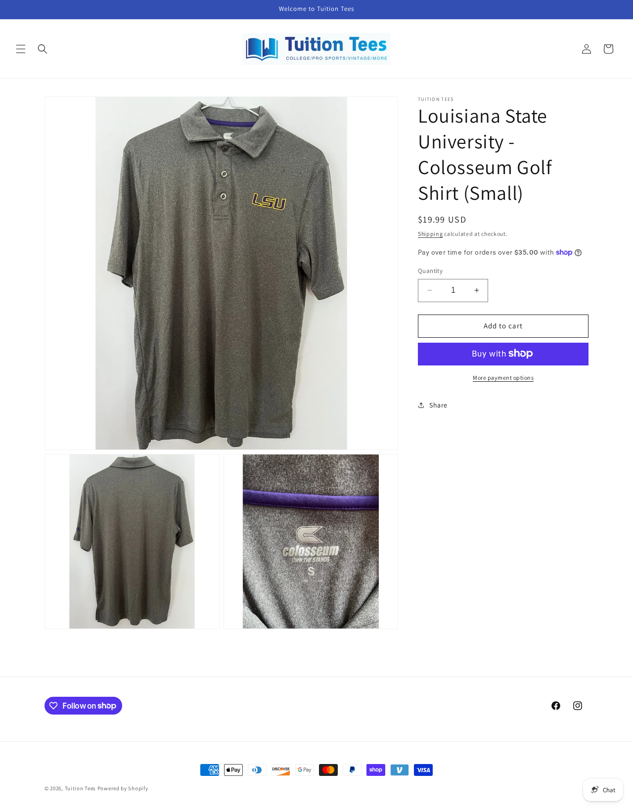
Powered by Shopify (122, 788)
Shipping (430, 233)
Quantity (430, 271)
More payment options (503, 377)
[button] (21, 49)
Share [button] (438, 404)
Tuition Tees (80, 788)
